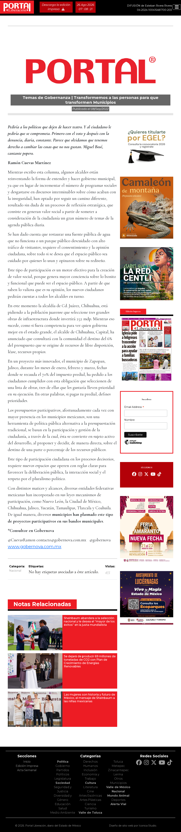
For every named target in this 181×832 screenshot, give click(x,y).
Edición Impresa (27, 766)
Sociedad (63, 783)
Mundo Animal (118, 795)
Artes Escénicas (90, 795)
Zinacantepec (118, 770)
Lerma (118, 774)
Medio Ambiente (62, 812)
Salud (63, 808)
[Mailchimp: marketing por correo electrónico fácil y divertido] (133, 444)
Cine (90, 791)
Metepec (118, 766)
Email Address (134, 407)
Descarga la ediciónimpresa (56, 7)
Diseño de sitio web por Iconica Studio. (133, 825)
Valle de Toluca (90, 812)
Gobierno (63, 766)
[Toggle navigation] (177, 7)
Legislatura (62, 778)
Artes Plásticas (90, 800)
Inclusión (90, 770)
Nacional (15, 570)
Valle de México (118, 787)
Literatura (90, 787)
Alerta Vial (118, 804)
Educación (63, 804)
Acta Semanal (27, 770)
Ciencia (90, 804)
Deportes (118, 800)
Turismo (90, 808)
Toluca (118, 761)
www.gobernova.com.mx (34, 546)
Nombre (129, 419)
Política (62, 761)
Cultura (90, 783)
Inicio (27, 761)
